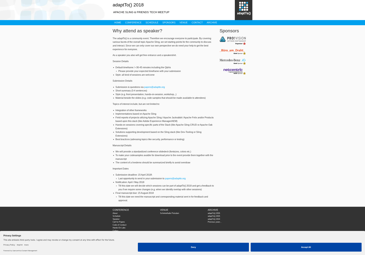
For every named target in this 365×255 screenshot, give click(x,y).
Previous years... (215, 222)
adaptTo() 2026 (214, 213)
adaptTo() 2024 (214, 219)
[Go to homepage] (243, 10)
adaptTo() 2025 (214, 216)
